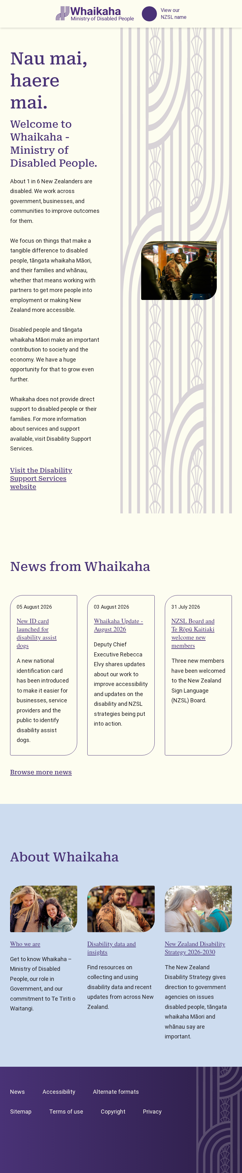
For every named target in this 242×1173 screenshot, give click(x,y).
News (17, 1091)
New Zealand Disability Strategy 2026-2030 (195, 947)
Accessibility (59, 1091)
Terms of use (66, 1111)
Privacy (152, 1111)
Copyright (113, 1111)
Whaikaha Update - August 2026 (118, 625)
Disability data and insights (111, 947)
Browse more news (41, 772)
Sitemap (21, 1111)
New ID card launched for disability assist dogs (37, 633)
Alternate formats (116, 1091)
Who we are (25, 943)
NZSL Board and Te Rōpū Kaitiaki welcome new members (193, 633)
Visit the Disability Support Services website (41, 478)
